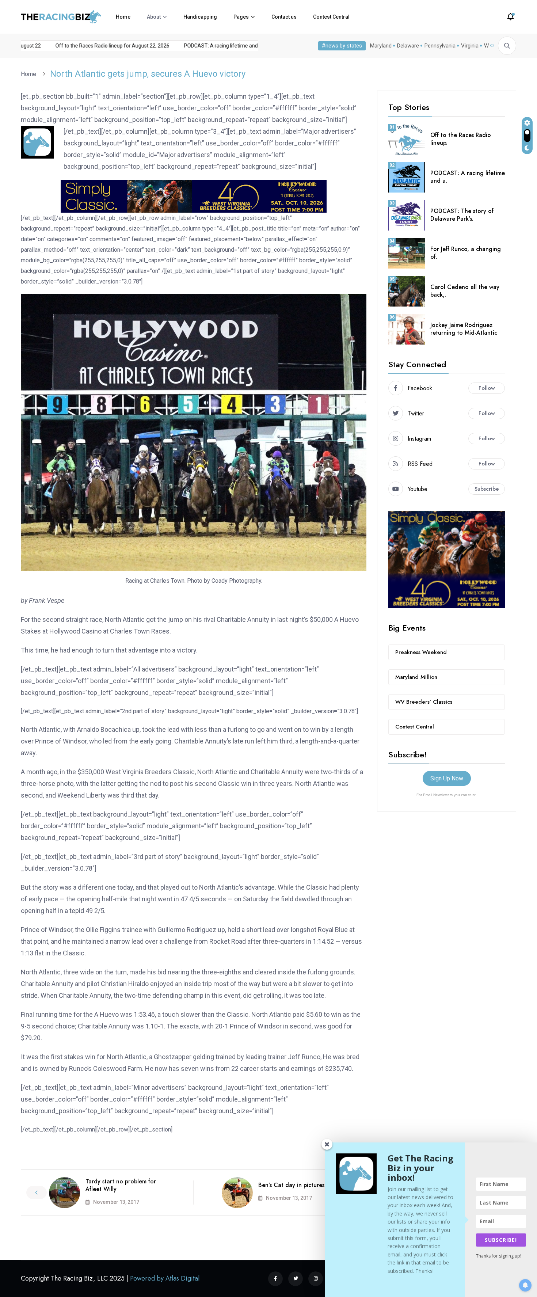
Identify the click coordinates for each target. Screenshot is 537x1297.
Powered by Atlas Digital (164, 1278)
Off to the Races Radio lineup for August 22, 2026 (98, 46)
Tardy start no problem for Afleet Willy (120, 1185)
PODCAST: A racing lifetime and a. (467, 177)
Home (123, 17)
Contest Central (331, 17)
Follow (487, 388)
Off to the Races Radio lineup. (460, 139)
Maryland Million (416, 677)
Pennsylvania (440, 45)
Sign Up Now (446, 778)
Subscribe (487, 489)
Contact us (284, 17)
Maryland (381, 45)
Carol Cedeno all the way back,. (464, 291)
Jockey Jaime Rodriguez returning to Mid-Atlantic (463, 329)
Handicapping (200, 17)
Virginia (470, 45)
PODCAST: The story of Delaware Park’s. (462, 215)
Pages (241, 17)
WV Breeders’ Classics (423, 702)
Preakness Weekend (421, 652)
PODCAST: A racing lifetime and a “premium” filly (225, 46)
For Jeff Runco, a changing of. (465, 253)
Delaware (408, 45)
